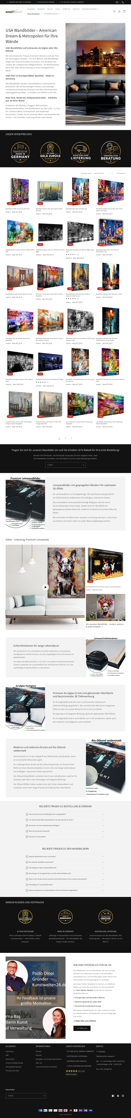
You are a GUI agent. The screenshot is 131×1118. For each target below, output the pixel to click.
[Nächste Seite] (71, 438)
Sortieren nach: (86, 173)
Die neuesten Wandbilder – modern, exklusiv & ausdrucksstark (105, 625)
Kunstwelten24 (68, 1114)
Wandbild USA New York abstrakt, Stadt (109, 294)
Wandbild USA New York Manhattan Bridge (49, 379)
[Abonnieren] (83, 465)
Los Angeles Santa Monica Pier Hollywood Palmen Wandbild (109, 423)
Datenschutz (10, 1059)
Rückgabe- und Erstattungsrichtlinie (49, 1059)
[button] (90, 9)
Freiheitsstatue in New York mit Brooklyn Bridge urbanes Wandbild (19, 423)
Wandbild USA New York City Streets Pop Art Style (110, 380)
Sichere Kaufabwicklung (14, 1063)
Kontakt (39, 1051)
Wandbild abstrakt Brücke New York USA (19, 294)
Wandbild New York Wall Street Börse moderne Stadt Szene (78, 295)
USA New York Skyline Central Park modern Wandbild (49, 295)
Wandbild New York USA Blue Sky (76, 209)
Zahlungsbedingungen (14, 1067)
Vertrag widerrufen (12, 1071)
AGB (7, 1055)
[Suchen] (114, 11)
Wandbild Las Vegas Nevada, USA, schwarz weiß (19, 380)
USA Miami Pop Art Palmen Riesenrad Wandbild (17, 339)
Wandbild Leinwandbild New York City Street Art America (80, 380)
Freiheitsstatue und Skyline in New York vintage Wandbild (48, 423)
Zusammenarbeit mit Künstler (46, 1067)
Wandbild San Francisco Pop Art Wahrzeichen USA (20, 251)
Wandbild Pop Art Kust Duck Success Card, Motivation (103, 587)
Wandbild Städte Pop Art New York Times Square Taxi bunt (109, 210)
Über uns (39, 1063)
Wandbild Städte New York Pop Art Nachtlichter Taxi (107, 251)
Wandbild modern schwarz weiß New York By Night (50, 251)
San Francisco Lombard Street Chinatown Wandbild (79, 423)
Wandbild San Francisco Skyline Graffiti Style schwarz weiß (80, 339)
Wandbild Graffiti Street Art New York (18, 209)
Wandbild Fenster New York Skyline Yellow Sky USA (49, 210)
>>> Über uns (82, 1028)
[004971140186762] (123, 2)
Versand (39, 1055)
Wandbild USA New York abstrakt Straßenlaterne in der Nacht (106, 339)
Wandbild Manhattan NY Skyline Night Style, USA (80, 251)
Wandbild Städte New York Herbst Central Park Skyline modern (49, 339)
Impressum (10, 1051)
